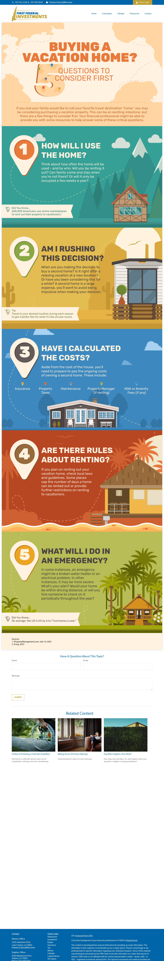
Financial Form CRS (84, 936)
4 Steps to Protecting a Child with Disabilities (31, 754)
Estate (50, 942)
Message (16, 676)
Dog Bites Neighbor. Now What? (117, 754)
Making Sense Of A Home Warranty (73, 754)
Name (14, 660)
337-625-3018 (37, 2)
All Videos (52, 959)
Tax (49, 948)
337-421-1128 (21, 2)
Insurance (52, 945)
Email (85, 660)
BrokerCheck (131, 940)
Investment (52, 940)
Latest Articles (53, 956)
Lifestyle (51, 953)
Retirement (52, 937)
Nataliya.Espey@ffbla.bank (60, 2)
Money (50, 951)
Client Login (144, 2)
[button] (93, 14)
